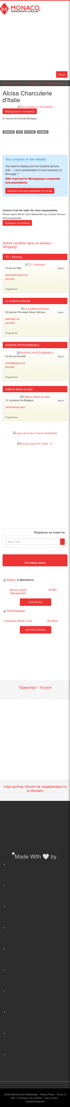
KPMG (53, 589)
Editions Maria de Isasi (19, 389)
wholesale (8, 131)
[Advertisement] (35, 487)
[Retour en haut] (62, 1100)
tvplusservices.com (16, 275)
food (19, 131)
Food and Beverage (52, 83)
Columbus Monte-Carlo (18, 621)
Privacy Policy (47, 1094)
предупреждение (35, 1101)
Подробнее (11, 288)
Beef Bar (52, 621)
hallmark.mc (12, 319)
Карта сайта (51, 1097)
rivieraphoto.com (15, 363)
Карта (61, 268)
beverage (29, 131)
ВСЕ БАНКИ (35, 602)
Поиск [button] (61, 74)
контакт (10, 279)
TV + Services (13, 257)
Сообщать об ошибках (17, 223)
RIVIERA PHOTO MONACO (22, 345)
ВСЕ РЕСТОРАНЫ (35, 629)
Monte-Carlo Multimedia (25, 1094)
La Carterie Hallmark (17, 301)
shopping (42, 131)
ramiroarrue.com (15, 407)
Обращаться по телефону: (20, 111)
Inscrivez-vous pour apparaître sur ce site (29, 190)
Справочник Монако (15, 83)
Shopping (34, 83)
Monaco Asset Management (18, 591)
